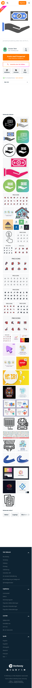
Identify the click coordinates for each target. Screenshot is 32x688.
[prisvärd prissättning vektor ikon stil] (9, 121)
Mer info (6, 81)
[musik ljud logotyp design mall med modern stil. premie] (16, 657)
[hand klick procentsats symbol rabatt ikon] (9, 302)
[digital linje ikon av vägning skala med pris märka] (9, 580)
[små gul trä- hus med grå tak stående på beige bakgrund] (22, 278)
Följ (26, 50)
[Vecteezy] (3, 3)
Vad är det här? (19, 78)
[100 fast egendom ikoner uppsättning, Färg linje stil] (16, 591)
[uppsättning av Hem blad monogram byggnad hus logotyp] (10, 290)
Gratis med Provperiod (16, 57)
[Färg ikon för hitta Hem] (10, 278)
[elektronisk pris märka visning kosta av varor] (9, 566)
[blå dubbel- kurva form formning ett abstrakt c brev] (9, 629)
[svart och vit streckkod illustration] (9, 602)
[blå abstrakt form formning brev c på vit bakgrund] (9, 643)
